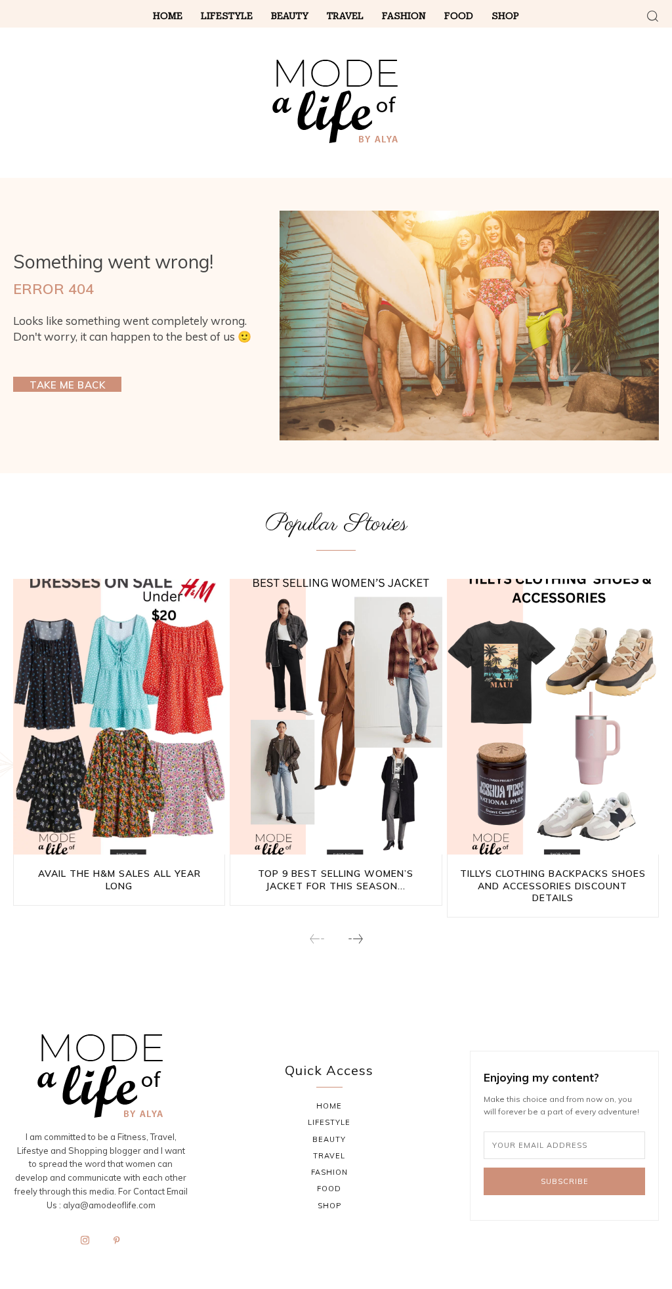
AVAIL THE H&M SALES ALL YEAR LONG (119, 879)
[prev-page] (317, 940)
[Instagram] (85, 1241)
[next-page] (355, 940)
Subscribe (565, 1181)
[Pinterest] (116, 1241)
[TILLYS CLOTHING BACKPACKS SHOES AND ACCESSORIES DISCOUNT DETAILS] (553, 717)
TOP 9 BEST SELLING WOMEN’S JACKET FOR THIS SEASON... (335, 879)
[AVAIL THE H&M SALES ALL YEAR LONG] (119, 717)
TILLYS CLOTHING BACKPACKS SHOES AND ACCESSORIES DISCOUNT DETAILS (553, 885)
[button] (652, 16)
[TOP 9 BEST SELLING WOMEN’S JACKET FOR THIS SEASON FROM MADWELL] (336, 717)
